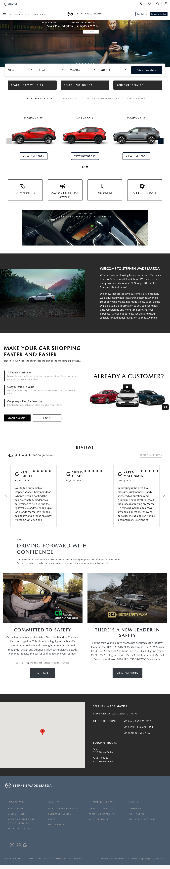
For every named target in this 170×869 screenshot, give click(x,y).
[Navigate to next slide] (167, 33)
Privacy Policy (14, 859)
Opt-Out (79, 859)
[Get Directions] (150, 4)
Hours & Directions (142, 819)
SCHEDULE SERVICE (59, 814)
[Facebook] (6, 845)
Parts (51, 819)
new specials (136, 313)
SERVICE (54, 802)
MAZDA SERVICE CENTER (62, 809)
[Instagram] (12, 845)
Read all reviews (151, 455)
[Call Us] (142, 4)
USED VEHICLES (17, 814)
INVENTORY (16, 802)
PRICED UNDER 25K (19, 829)
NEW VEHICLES (16, 809)
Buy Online (142, 14)
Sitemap (48, 859)
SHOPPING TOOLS (102, 802)
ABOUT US (135, 809)
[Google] (25, 845)
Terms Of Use (34, 859)
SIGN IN (47, 418)
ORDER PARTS (56, 825)
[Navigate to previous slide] (2, 33)
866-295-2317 (143, 721)
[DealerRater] (18, 845)
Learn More (43, 673)
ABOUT (134, 802)
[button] (42, 732)
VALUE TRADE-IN (98, 819)
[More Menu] (4, 14)
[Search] (159, 4)
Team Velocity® (120, 859)
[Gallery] (85, 33)
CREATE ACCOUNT (17, 418)
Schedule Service (158, 14)
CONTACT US (136, 814)
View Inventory (127, 673)
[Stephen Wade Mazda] (71, 14)
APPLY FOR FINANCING (102, 814)
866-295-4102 (145, 727)
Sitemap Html (63, 859)
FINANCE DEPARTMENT (102, 809)
